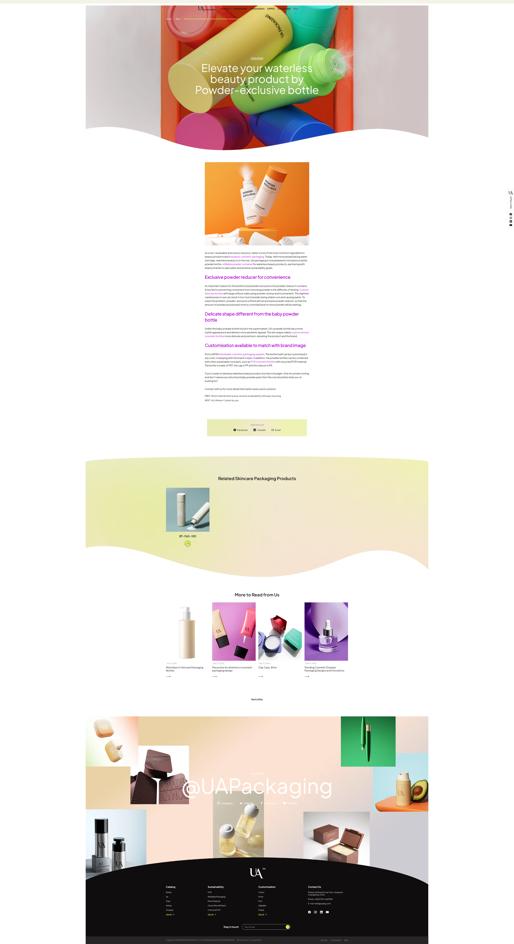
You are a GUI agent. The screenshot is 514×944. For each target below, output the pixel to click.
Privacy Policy (256, 940)
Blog (295, 8)
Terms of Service (243, 940)
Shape (261, 910)
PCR (210, 892)
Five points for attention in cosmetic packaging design (232, 669)
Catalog (225, 8)
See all (169, 914)
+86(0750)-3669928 (324, 899)
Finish (260, 896)
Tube (168, 901)
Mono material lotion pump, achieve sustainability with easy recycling (246, 395)
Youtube (292, 803)
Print (260, 901)
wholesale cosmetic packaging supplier (242, 354)
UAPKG (271, 8)
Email (278, 430)
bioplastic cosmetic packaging (246, 256)
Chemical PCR (214, 910)
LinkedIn (261, 430)
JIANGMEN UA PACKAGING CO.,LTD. (190, 940)
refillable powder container (237, 264)
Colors (261, 892)
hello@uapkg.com (323, 903)
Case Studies (284, 8)
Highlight (262, 905)
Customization (257, 8)
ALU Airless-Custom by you (225, 400)
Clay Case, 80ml (267, 667)
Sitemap (324, 940)
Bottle (168, 892)
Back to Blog (257, 699)
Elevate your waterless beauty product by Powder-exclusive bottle (213, 19)
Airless (169, 905)
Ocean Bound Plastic (217, 905)
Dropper (169, 910)
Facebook (242, 430)
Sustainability (240, 8)
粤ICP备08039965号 (227, 940)
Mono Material (214, 901)
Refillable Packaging (216, 896)
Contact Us (314, 886)
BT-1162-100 (187, 536)
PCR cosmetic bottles (263, 361)
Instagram (227, 803)
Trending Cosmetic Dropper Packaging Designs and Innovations (324, 669)
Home (168, 19)
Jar (167, 896)
